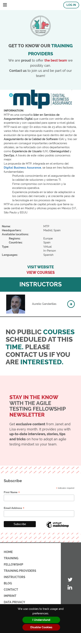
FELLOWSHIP (13, 564)
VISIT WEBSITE (40, 267)
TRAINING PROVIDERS (20, 571)
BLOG (8, 583)
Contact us (18, 71)
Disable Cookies (41, 627)
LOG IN (71, 5)
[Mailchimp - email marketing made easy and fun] (57, 527)
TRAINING (11, 558)
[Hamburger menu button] (5, 5)
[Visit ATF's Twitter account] (70, 580)
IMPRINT (10, 596)
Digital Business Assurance (22, 167)
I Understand (41, 620)
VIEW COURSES (41, 272)
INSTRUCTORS (14, 577)
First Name (12, 492)
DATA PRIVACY (14, 602)
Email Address (14, 508)
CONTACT (11, 589)
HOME (8, 552)
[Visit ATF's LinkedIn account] (70, 588)
